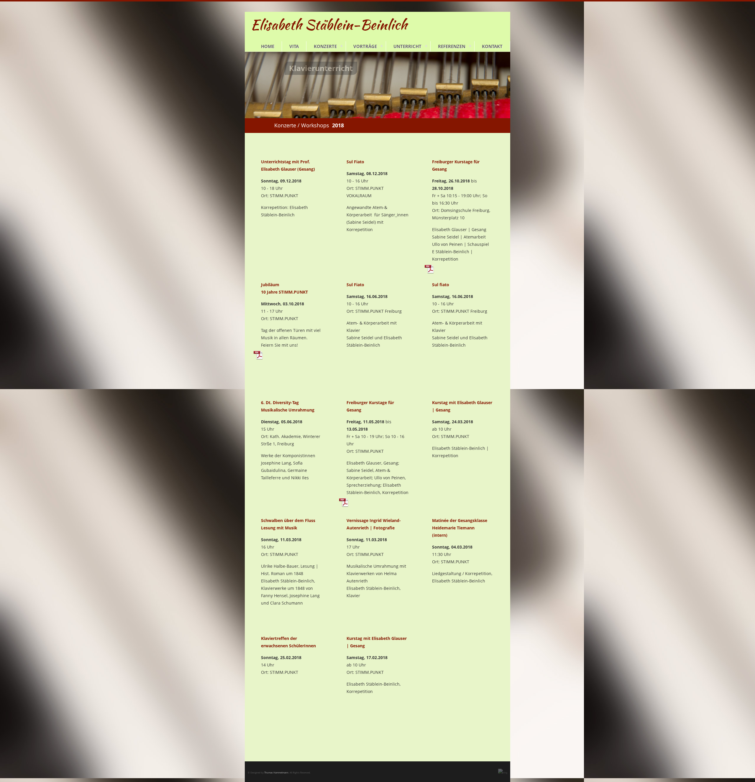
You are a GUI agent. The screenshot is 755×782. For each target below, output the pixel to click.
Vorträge (365, 46)
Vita (294, 46)
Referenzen (451, 46)
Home (267, 46)
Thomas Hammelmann (276, 772)
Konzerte (325, 46)
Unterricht (407, 46)
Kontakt (492, 46)
